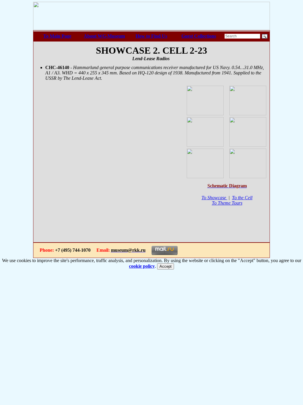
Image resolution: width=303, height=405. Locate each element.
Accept (165, 266)
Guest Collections (198, 36)
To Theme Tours (227, 202)
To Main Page (57, 36)
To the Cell (242, 197)
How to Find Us (151, 36)
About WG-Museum (104, 36)
